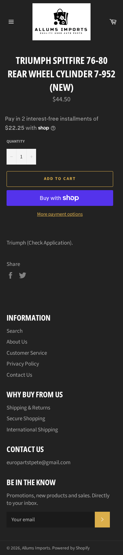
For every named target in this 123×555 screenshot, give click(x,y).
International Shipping (32, 430)
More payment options (60, 214)
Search (15, 331)
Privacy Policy (23, 364)
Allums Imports (36, 548)
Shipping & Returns (28, 408)
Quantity (16, 141)
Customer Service (27, 353)
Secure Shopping (26, 419)
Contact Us (19, 375)
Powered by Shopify (71, 548)
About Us (17, 342)
